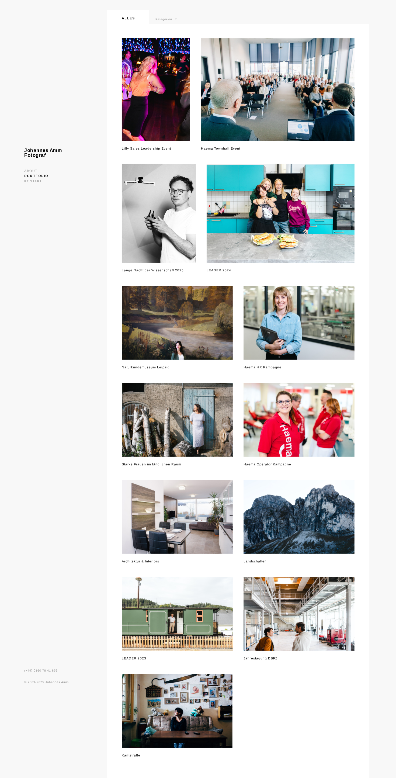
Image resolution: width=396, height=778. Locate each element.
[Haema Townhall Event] (278, 89)
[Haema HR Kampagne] (299, 323)
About (30, 171)
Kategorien (163, 18)
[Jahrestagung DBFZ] (299, 614)
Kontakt (33, 181)
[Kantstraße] (177, 711)
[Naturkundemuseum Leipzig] (177, 323)
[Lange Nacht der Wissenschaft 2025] (159, 213)
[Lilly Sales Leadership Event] (156, 89)
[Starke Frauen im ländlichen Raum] (177, 420)
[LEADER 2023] (177, 614)
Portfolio (36, 176)
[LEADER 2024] (281, 213)
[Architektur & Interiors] (177, 517)
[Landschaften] (299, 517)
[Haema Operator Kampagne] (299, 420)
